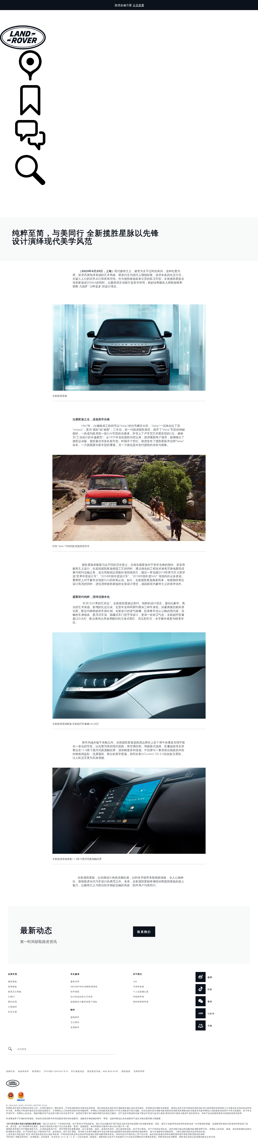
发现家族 (12, 986)
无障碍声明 (139, 1071)
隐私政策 (126, 1071)
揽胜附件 (75, 1017)
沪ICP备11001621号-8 (56, 1071)
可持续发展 (138, 986)
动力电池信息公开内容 (82, 996)
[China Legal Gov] (11, 1099)
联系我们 (36, 1071)
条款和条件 (23, 1071)
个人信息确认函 (141, 991)
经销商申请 (138, 996)
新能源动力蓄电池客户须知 (84, 1001)
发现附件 (75, 1027)
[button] (129, 12)
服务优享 (75, 981)
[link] (129, 67)
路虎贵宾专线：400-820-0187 (103, 1071)
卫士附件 (75, 1022)
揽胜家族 (12, 981)
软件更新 (75, 991)
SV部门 (11, 996)
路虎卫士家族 (14, 991)
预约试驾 (12, 1001)
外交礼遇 (12, 1011)
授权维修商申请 (141, 1001)
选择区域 (10, 1071)
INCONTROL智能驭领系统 (84, 986)
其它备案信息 (77, 1071)
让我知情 (12, 1006)
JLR (135, 981)
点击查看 (138, 5)
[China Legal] (21, 1099)
